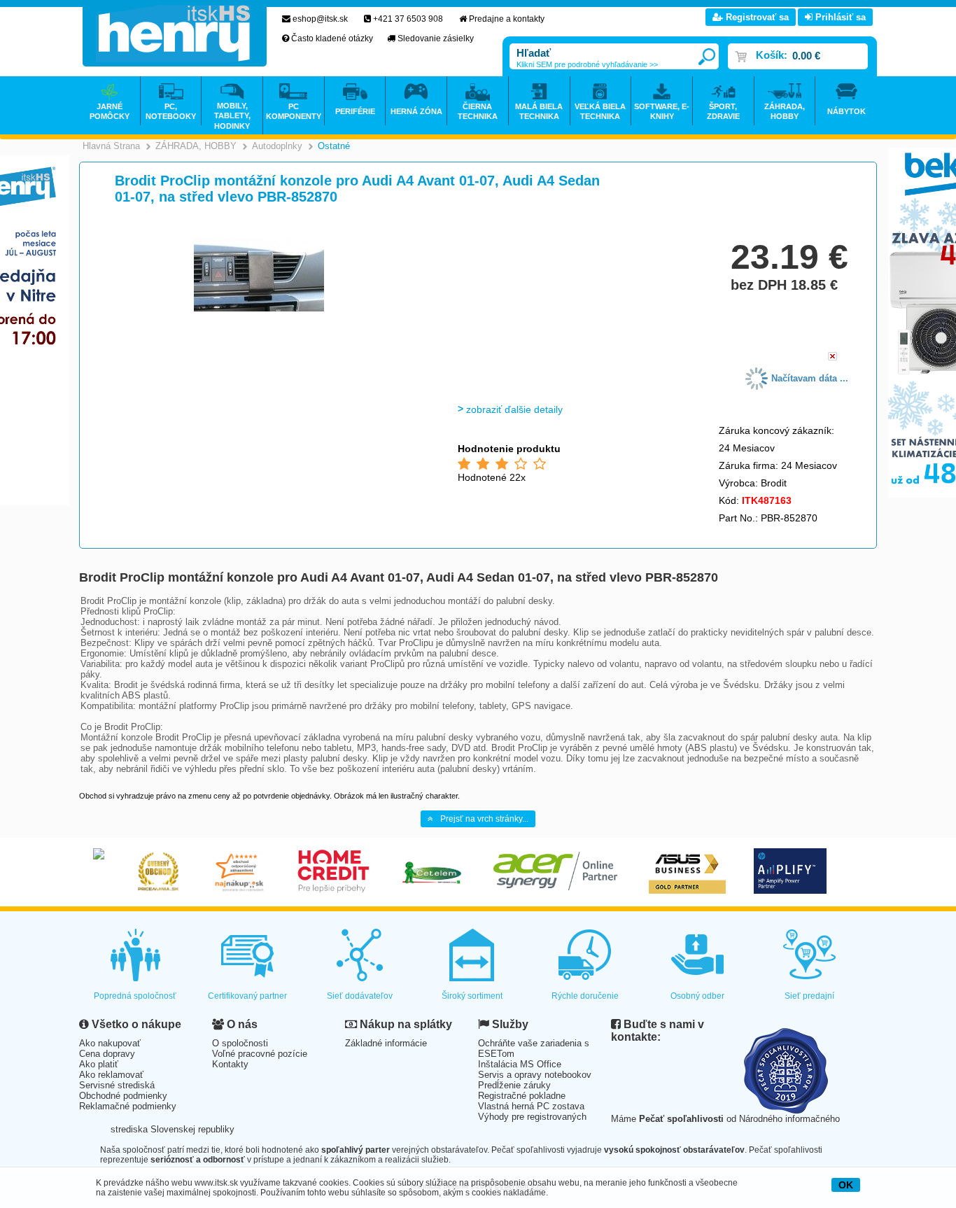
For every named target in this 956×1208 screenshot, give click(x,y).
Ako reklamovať (111, 1074)
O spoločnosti (240, 1043)
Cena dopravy (107, 1053)
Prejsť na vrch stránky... (484, 819)
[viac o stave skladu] (832, 357)
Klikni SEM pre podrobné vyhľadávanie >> (587, 64)
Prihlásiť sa (839, 17)
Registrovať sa (756, 17)
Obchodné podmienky (123, 1095)
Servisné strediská (117, 1085)
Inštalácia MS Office (519, 1064)
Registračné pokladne (521, 1095)
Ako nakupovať (110, 1043)
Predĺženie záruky (514, 1085)
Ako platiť (98, 1064)
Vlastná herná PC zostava (531, 1106)
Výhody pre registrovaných (532, 1116)
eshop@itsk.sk (320, 19)
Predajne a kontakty (506, 19)
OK (845, 1185)
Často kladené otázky (332, 38)
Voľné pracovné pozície (259, 1053)
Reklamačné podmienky (127, 1106)
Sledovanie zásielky (436, 38)
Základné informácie (386, 1043)
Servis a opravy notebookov (534, 1074)
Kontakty (230, 1064)
